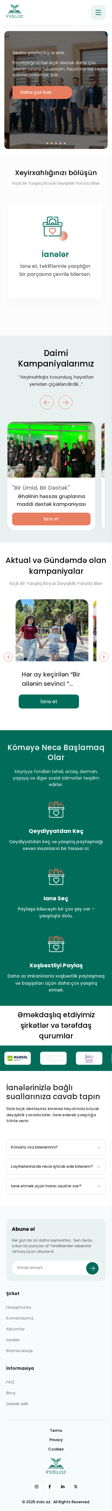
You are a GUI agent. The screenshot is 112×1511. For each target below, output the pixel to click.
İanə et (51, 519)
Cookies (56, 1449)
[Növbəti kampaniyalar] (103, 657)
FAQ (10, 1382)
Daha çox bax (30, 92)
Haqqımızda (18, 1307)
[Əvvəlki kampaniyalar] (8, 657)
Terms (56, 1430)
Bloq (10, 1393)
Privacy (56, 1439)
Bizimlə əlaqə (19, 1351)
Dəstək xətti (17, 1404)
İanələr (13, 1340)
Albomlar (15, 1329)
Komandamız (20, 1318)
